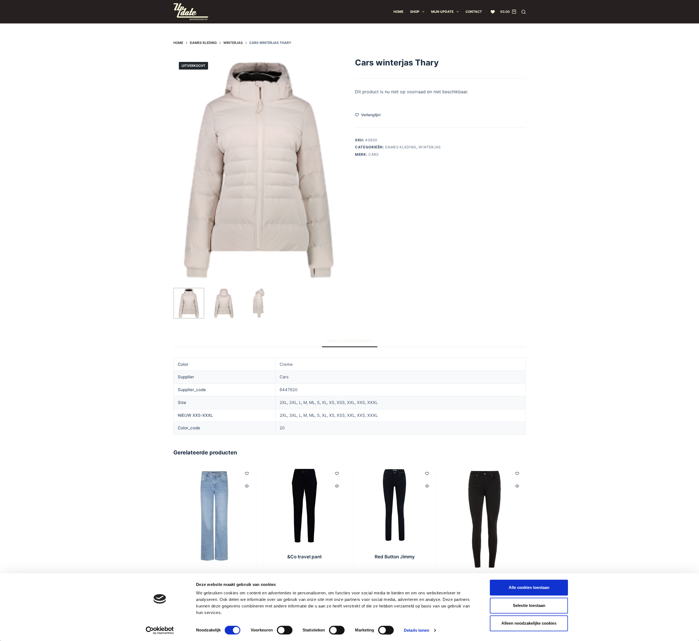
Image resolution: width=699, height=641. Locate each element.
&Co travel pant (304, 556)
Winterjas (430, 147)
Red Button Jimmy (395, 556)
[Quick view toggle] (246, 486)
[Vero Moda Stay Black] (485, 519)
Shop (414, 12)
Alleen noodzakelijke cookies (528, 623)
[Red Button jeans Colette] (214, 516)
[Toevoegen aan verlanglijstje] (246, 473)
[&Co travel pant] (304, 506)
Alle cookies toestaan (529, 587)
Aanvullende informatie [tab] (349, 341)
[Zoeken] (524, 12)
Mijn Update (442, 12)
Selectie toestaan (529, 605)
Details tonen (416, 630)
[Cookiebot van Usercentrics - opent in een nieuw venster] (160, 630)
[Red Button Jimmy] (395, 506)
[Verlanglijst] (493, 12)
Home (398, 12)
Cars (373, 154)
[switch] (284, 630)
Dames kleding (400, 147)
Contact (474, 12)
